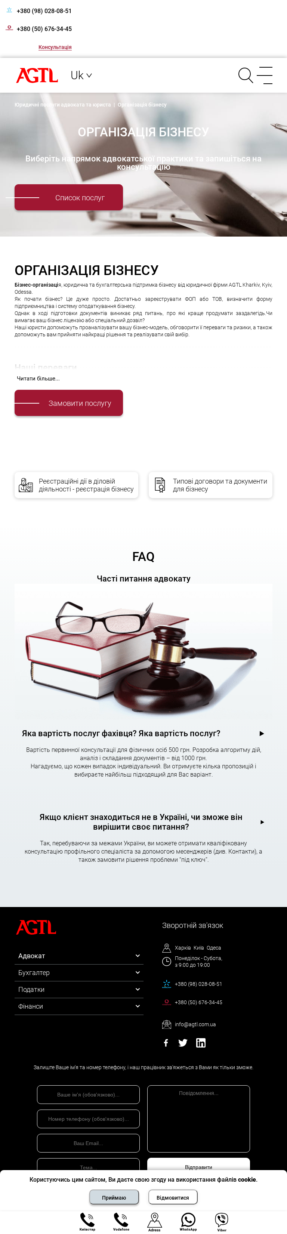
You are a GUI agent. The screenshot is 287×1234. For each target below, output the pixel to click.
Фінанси (30, 1006)
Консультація (55, 47)
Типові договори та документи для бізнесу (220, 485)
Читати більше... (38, 378)
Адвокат (31, 956)
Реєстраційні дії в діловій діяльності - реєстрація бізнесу (86, 485)
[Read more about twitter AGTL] (183, 1045)
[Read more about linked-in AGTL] (201, 1045)
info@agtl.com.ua (195, 1024)
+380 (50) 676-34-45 (44, 29)
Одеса (214, 948)
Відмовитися (173, 1198)
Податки (31, 989)
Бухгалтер (34, 973)
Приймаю (114, 1198)
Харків (183, 948)
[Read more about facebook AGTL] (166, 1045)
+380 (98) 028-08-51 (44, 11)
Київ (199, 948)
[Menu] (263, 75)
